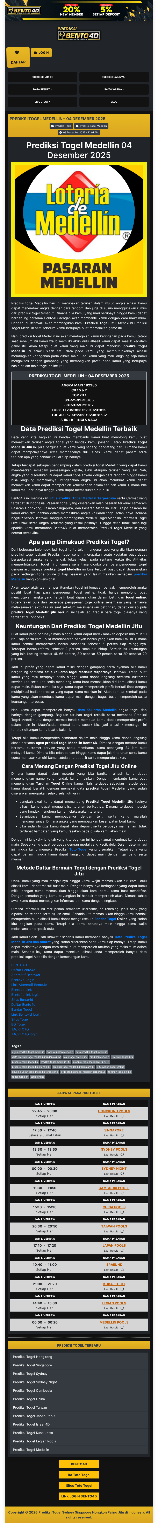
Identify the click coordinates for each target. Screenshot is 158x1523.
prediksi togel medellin (25, 1061)
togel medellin (20, 1076)
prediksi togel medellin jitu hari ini (31, 1066)
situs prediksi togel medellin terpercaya (83, 1071)
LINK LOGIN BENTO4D (79, 1496)
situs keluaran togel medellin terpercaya (35, 1071)
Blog (114, 101)
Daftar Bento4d (23, 970)
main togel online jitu (75, 1056)
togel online (37, 1076)
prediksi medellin (99, 1056)
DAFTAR (18, 57)
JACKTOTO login (24, 1034)
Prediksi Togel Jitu (122, 1056)
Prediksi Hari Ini (42, 77)
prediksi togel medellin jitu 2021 (91, 1061)
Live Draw (41, 101)
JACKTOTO (20, 1029)
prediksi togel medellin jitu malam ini (73, 1066)
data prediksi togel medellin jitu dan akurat (36, 1056)
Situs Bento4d (22, 999)
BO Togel (18, 1024)
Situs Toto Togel (79, 1485)
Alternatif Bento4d (25, 975)
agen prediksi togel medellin (28, 1052)
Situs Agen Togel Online (110, 1066)
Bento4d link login (25, 995)
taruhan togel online (119, 1071)
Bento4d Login (22, 980)
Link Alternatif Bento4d (29, 985)
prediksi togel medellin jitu (55, 1061)
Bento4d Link (21, 990)
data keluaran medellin (60, 1052)
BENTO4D (19, 965)
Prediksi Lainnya (113, 77)
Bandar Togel (105, 919)
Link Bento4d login (26, 1014)
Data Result (41, 89)
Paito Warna (113, 89)
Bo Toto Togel (79, 1475)
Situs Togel (20, 1019)
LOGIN (43, 52)
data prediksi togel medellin (91, 1052)
